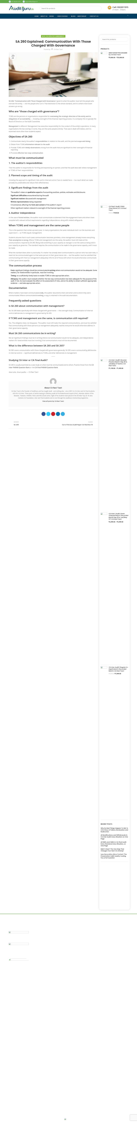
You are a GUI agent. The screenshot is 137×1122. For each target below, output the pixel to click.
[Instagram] (119, 1)
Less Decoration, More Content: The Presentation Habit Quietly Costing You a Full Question (114, 856)
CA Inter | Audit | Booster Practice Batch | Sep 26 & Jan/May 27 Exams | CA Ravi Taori (118, 362)
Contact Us (43, 940)
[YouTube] (122, 1)
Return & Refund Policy (46, 964)
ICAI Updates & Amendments (55, 36)
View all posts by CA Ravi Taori (53, 401)
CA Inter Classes (75, 936)
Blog (15, 27)
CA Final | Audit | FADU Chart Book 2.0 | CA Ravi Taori (117, 208)
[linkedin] (124, 1)
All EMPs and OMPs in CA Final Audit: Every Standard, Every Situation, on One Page (113, 844)
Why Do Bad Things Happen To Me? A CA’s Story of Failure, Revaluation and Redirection (114, 830)
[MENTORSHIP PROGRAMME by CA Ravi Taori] (104, 127)
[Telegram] (127, 1)
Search (99, 8)
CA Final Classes (75, 940)
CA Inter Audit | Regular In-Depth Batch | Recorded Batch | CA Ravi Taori (118, 669)
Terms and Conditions (46, 957)
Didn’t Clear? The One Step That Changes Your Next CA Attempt (112, 850)
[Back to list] (53, 423)
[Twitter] (117, 1)
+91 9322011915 (16, 1)
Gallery (41, 943)
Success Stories (44, 947)
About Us (42, 936)
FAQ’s (41, 961)
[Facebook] (114, 1)
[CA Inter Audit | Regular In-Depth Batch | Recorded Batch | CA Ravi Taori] (104, 741)
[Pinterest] (53, 414)
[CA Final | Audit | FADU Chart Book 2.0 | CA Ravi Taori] (104, 281)
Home (10, 27)
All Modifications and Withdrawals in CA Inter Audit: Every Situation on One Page (114, 837)
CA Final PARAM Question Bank (46, 367)
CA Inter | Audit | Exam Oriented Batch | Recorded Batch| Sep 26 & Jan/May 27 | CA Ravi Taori (118, 516)
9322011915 (112, 942)
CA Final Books (75, 947)
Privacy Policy (43, 954)
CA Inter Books (75, 943)
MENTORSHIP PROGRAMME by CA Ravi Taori (118, 54)
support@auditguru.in (113, 945)
